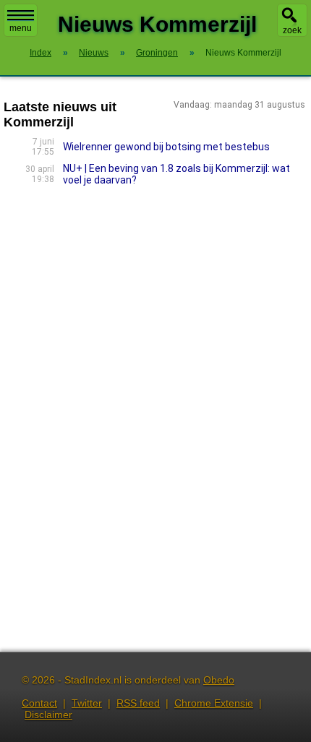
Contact (39, 703)
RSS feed (138, 703)
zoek (292, 30)
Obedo (218, 680)
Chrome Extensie (213, 703)
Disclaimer (48, 714)
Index (40, 53)
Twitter (87, 703)
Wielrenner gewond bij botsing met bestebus (166, 146)
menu (20, 28)
